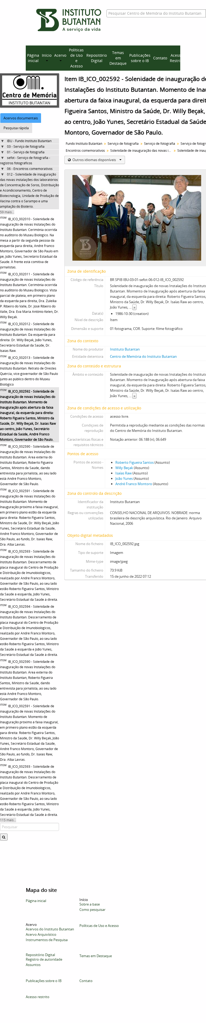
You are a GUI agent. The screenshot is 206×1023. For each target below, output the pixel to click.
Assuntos (33, 964)
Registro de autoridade (44, 959)
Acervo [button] (60, 55)
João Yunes (124, 478)
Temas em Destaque (118, 58)
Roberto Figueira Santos (134, 462)
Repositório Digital (96, 58)
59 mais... (7, 212)
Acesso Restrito (177, 58)
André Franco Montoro (133, 483)
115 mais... (8, 820)
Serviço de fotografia (123, 143)
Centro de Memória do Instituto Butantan (143, 356)
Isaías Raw (123, 473)
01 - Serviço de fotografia (26, 152)
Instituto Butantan (125, 349)
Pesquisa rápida (16, 128)
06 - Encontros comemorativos (30, 168)
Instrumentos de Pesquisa (47, 939)
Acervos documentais (20, 118)
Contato (160, 57)
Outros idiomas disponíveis (94, 159)
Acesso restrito (37, 996)
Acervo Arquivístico (41, 934)
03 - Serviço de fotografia (26, 146)
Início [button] (47, 55)
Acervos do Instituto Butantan (50, 929)
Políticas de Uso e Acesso (76, 58)
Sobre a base (89, 904)
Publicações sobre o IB (139, 58)
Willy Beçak (124, 467)
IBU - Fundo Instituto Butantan (29, 141)
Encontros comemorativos (85, 150)
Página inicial (33, 58)
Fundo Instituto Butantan (84, 143)
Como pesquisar (92, 909)
